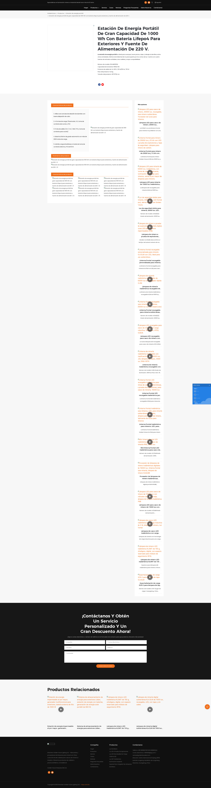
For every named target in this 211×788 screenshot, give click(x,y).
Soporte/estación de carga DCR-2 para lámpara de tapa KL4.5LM (150, 584)
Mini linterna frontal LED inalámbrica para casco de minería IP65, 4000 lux (150, 449)
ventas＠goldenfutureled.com (141, 755)
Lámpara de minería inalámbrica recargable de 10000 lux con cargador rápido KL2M (150, 288)
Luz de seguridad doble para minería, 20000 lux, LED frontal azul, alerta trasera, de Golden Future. (150, 209)
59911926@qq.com (149, 753)
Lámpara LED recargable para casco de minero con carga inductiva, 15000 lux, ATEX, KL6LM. (150, 337)
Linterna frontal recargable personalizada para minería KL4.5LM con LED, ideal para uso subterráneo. (150, 262)
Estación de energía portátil (74, 13)
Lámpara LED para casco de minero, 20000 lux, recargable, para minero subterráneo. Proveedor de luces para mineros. (150, 124)
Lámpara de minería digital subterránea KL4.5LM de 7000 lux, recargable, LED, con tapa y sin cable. (149, 727)
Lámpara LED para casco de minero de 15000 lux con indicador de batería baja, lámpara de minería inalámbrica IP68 (150, 506)
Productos (61, 13)
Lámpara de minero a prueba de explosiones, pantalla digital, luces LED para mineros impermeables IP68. (150, 235)
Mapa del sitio (85, 784)
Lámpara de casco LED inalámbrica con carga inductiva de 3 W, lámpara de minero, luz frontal (150, 532)
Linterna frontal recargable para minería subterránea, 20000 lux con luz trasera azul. (150, 311)
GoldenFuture (51, 13)
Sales (195, 388)
